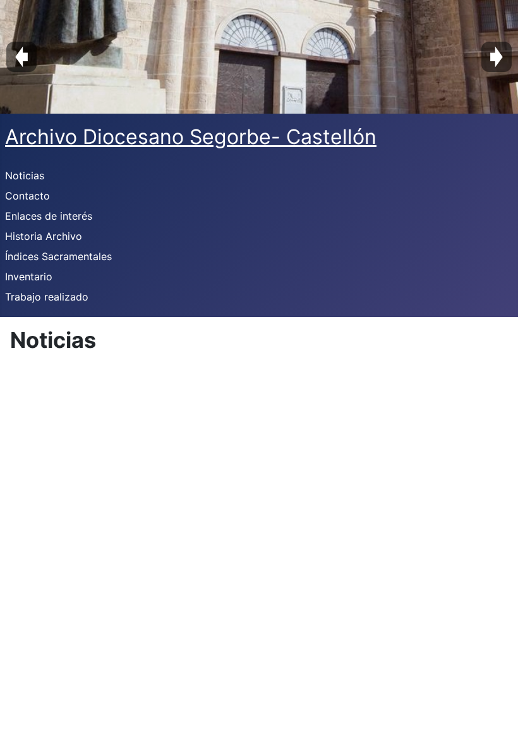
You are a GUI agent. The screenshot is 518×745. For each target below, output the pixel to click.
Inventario (28, 276)
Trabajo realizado (46, 296)
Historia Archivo (43, 236)
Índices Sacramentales (58, 256)
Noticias (24, 175)
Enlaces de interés (48, 216)
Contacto (27, 195)
